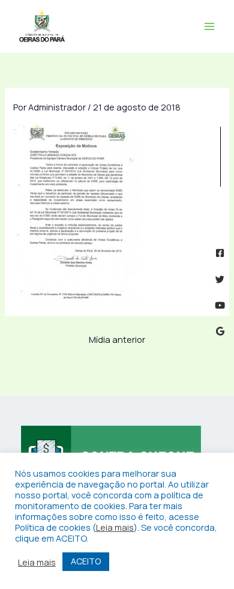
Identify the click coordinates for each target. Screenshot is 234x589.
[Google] (219, 331)
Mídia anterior (117, 339)
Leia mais (115, 527)
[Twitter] (219, 279)
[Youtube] (219, 305)
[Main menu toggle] (209, 26)
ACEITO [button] (86, 561)
